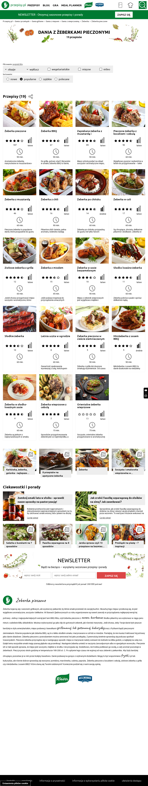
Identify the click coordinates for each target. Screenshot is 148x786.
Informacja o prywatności (52, 780)
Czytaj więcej (32, 518)
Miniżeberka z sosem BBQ (126, 337)
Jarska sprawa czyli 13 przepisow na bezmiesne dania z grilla (92, 544)
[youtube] (145, 390)
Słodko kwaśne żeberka (127, 267)
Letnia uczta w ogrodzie (55, 336)
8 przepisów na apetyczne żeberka (52, 474)
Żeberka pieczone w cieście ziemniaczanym (91, 337)
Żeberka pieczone (15, 131)
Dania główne (38, 21)
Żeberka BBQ (49, 131)
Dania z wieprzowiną (70, 21)
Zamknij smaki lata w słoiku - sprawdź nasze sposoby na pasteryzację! (41, 499)
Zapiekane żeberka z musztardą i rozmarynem (89, 132)
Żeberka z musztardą (17, 199)
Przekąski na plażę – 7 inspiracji (127, 544)
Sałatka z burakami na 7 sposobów (19, 544)
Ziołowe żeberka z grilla (19, 267)
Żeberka (85, 21)
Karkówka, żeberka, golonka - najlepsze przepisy (16, 471)
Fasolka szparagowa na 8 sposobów (55, 544)
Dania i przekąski (22, 21)
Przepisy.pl (8, 21)
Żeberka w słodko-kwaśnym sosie (16, 406)
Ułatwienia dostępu (131, 780)
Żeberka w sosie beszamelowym (86, 269)
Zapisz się (111, 575)
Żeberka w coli (122, 199)
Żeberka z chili (49, 199)
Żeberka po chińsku (89, 199)
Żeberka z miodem (52, 267)
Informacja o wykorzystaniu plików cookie (93, 780)
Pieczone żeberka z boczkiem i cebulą (125, 132)
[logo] (13, 5)
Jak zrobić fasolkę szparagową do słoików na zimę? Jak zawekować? (116, 499)
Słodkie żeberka (14, 336)
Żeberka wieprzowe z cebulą (53, 406)
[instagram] (145, 395)
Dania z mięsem (52, 21)
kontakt (11, 780)
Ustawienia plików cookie (15, 783)
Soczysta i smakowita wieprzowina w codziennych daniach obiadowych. (126, 471)
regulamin (27, 780)
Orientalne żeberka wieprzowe (89, 406)
